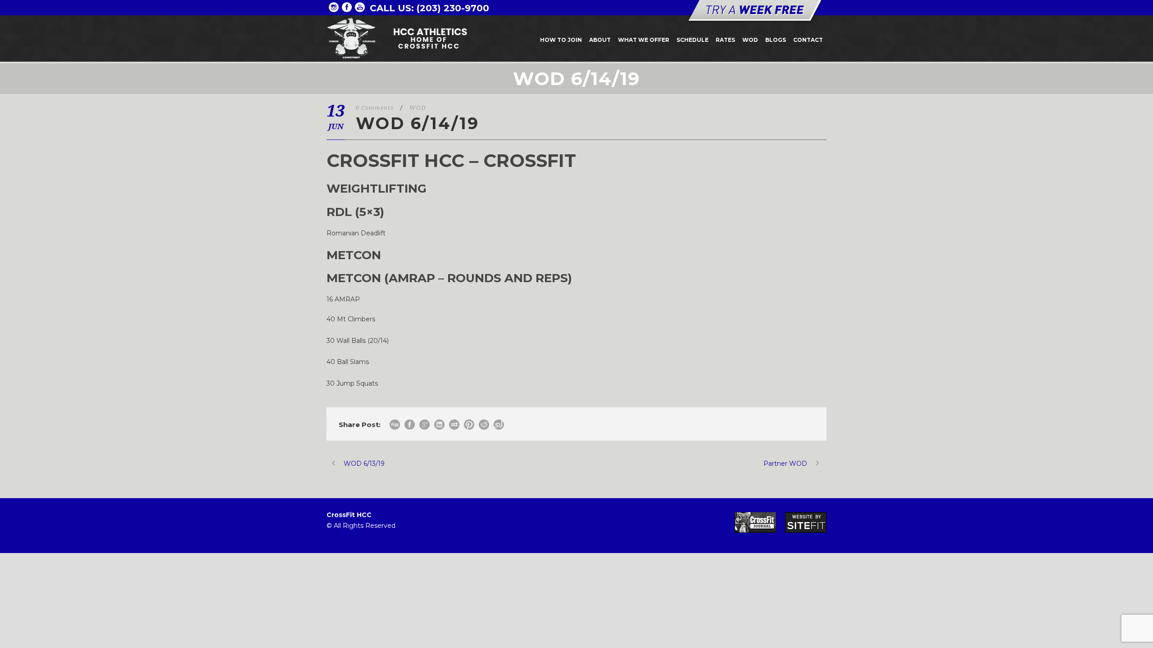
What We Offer (643, 39)
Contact (808, 39)
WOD (750, 39)
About (600, 39)
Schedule (692, 39)
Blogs (775, 39)
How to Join (561, 39)
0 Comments (375, 107)
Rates (725, 39)
